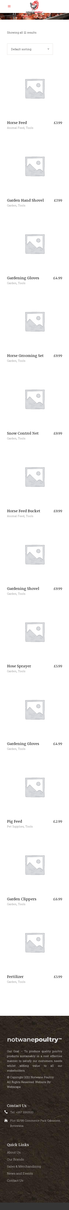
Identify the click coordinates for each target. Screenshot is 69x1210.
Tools (29, 128)
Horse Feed (17, 122)
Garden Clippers (21, 899)
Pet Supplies (15, 826)
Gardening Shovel (23, 588)
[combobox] (30, 49)
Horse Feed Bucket (23, 511)
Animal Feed (15, 128)
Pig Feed (14, 821)
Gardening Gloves (23, 278)
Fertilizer (15, 976)
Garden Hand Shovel (25, 200)
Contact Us (15, 1180)
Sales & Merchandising (24, 1166)
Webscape (14, 1087)
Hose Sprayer (19, 666)
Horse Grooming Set (25, 355)
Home (11, 16)
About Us (14, 1152)
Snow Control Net (23, 433)
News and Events (20, 1173)
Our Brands (15, 1159)
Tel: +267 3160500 (21, 1112)
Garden (12, 205)
